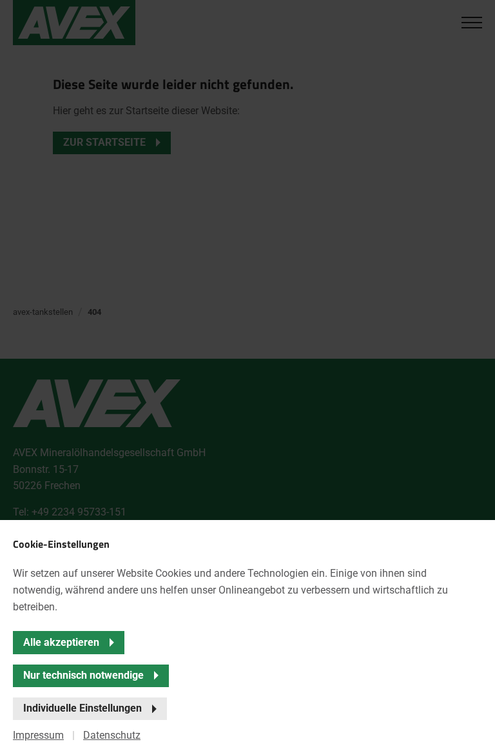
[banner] (247, 375)
